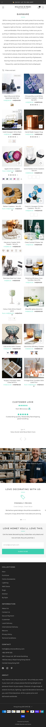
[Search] (43, 7)
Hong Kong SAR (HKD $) (22, 706)
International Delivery (10, 627)
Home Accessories (8, 579)
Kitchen (5, 594)
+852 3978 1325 (7, 652)
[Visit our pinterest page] (11, 668)
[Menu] (3, 7)
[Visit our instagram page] (7, 668)
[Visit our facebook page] (3, 668)
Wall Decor (6, 586)
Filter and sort (10, 70)
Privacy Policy (7, 634)
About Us (5, 608)
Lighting (5, 583)
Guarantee (6, 619)
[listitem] (23, 2)
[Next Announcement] (44, 2)
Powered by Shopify (23, 721)
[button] (21, 439)
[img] (23, 405)
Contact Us (6, 612)
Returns (5, 630)
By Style (5, 597)
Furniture (5, 575)
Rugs (4, 590)
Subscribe (23, 551)
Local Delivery (7, 623)
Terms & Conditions (9, 638)
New (3, 571)
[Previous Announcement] (2, 2)
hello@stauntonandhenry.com (13, 649)
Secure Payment (8, 616)
